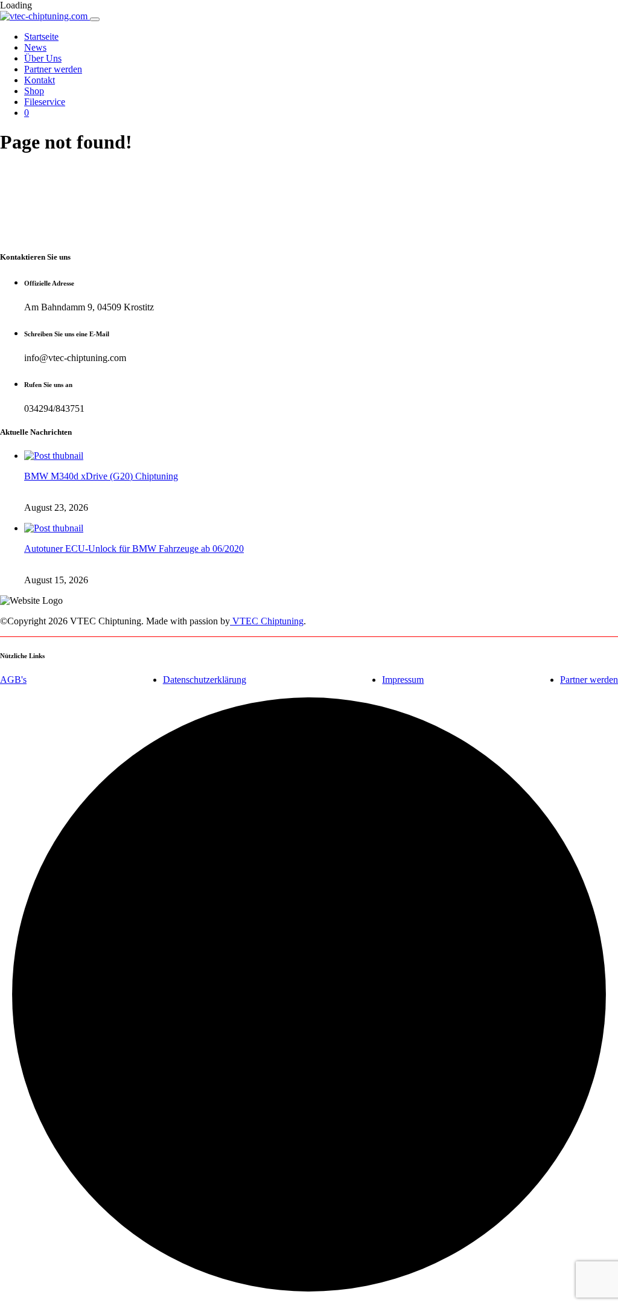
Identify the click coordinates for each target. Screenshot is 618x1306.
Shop (34, 91)
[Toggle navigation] (95, 19)
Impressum (403, 679)
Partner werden (53, 69)
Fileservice (44, 102)
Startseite (41, 36)
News (35, 47)
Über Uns (43, 58)
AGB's (13, 679)
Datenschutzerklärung (204, 679)
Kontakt (39, 80)
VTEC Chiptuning (267, 621)
